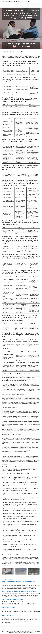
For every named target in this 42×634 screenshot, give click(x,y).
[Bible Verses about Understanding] (34, 571)
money (16, 390)
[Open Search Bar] (29, 4)
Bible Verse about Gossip (8, 607)
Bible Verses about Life (8, 615)
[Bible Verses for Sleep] (21, 571)
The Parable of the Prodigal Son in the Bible (12, 599)
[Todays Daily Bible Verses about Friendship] (8, 571)
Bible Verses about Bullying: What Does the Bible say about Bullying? (19, 591)
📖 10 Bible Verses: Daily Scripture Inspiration (16, 2)
